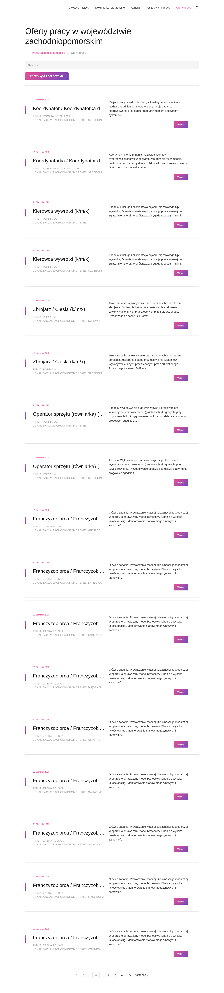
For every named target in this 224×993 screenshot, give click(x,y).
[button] (197, 7)
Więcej (180, 124)
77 (129, 975)
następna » (141, 975)
